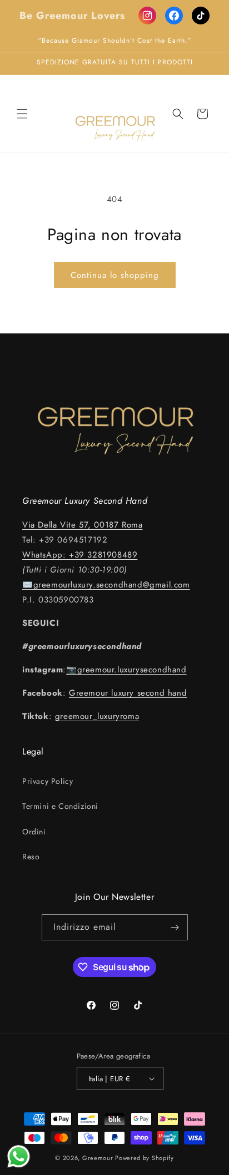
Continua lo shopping (115, 275)
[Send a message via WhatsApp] (19, 1156)
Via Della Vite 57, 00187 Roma (82, 525)
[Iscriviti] (175, 927)
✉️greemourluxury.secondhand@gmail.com (106, 585)
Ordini (34, 831)
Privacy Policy (47, 781)
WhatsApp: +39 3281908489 (79, 555)
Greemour (97, 1157)
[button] (22, 114)
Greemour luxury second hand (128, 693)
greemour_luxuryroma (97, 716)
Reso (30, 856)
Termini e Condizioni (60, 806)
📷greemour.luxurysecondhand (126, 670)
